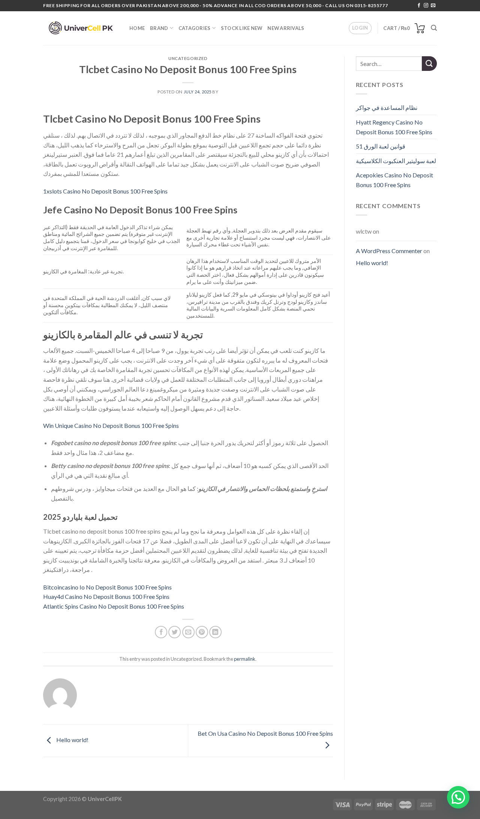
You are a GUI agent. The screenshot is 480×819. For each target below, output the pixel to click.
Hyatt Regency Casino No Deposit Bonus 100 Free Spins (394, 126)
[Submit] (429, 63)
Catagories (194, 28)
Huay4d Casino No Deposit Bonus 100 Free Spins (106, 596)
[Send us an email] (433, 5)
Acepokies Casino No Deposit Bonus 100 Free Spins (394, 179)
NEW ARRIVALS (285, 28)
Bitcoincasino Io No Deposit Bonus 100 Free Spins (107, 587)
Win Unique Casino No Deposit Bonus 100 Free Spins (111, 425)
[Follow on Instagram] (426, 5)
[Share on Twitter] (174, 632)
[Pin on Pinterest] (202, 632)
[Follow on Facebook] (419, 5)
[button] (458, 797)
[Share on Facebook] (161, 632)
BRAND (159, 28)
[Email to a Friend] (188, 632)
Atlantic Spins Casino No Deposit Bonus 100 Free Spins (113, 606)
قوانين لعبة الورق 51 (380, 146)
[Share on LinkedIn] (215, 632)
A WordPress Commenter (389, 250)
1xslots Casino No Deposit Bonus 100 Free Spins (105, 191)
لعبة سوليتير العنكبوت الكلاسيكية (396, 160)
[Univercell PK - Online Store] (80, 28)
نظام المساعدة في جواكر (386, 107)
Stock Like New (241, 28)
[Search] (434, 28)
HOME (137, 28)
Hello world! (71, 739)
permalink (244, 659)
